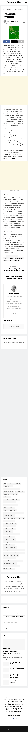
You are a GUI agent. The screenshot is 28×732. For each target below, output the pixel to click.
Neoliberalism (15, 512)
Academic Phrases (19, 258)
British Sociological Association (11, 488)
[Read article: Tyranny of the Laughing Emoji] (14, 644)
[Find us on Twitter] (13, 719)
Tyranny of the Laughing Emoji (10, 651)
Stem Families (20, 550)
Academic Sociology (11, 9)
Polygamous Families (9, 515)
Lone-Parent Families (9, 507)
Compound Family (19, 491)
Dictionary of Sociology (9, 502)
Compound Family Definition (10, 494)
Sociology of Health (19, 542)
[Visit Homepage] (14, 2)
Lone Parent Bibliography (10, 510)
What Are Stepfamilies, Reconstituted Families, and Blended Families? (17, 676)
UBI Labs (16, 555)
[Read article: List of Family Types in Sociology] (6, 682)
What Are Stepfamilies (9, 568)
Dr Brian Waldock (13, 21)
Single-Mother (7, 625)
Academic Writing (8, 260)
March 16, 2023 (8, 23)
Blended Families (8, 486)
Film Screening (7, 504)
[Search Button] (26, 2)
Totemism (6, 555)
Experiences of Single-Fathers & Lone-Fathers (14, 613)
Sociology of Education (9, 539)
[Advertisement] (14, 90)
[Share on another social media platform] (21, 41)
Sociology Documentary (9, 526)
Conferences (7, 496)
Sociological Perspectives (10, 523)
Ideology (15, 504)
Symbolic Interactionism (18, 552)
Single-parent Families (9, 520)
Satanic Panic (20, 518)
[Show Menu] (2, 2)
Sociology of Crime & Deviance (11, 534)
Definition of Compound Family (11, 499)
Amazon (13, 158)
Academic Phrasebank (9, 258)
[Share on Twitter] (14, 41)
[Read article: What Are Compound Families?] (6, 670)
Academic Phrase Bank (12, 256)
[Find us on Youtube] (16, 719)
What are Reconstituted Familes (11, 566)
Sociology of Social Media (10, 547)
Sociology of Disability (9, 536)
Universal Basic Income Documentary (13, 560)
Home (5, 9)
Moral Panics (7, 512)
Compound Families (8, 491)
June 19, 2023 (15, 653)
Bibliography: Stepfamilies (9, 628)
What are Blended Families (10, 563)
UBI (11, 555)
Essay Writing (16, 260)
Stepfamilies (7, 552)
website (6, 154)
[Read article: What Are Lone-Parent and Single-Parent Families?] (6, 664)
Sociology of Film (8, 542)
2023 (5, 483)
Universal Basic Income (9, 558)
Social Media (7, 648)
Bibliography (17, 483)
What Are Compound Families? (17, 668)
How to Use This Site (20, 590)
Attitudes (10, 483)
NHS (22, 512)
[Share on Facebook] (7, 41)
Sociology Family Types (9, 528)
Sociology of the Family (9, 550)
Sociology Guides (8, 531)
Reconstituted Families (9, 518)
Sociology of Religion (9, 544)
